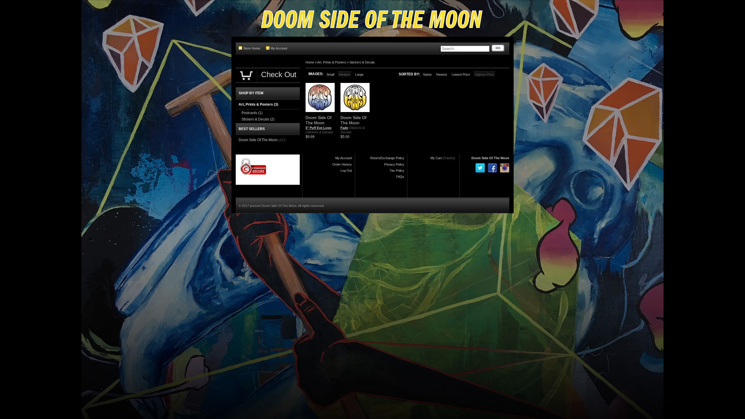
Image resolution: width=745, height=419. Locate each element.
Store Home (251, 48)
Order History (342, 164)
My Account (279, 48)
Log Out (346, 170)
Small (330, 74)
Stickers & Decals (362, 62)
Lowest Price (461, 74)
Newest (441, 74)
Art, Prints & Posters (331, 62)
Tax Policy (397, 170)
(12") (282, 140)
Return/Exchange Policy (387, 158)
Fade (344, 127)
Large (359, 74)
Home (310, 62)
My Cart (436, 158)
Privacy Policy (394, 164)
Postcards (252, 113)
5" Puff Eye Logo (318, 127)
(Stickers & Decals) (319, 132)
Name (427, 74)
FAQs (400, 176)
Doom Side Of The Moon (258, 140)
